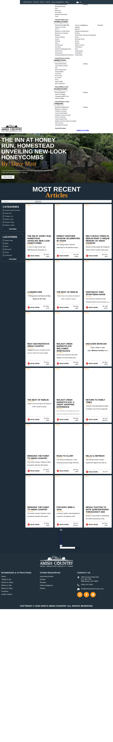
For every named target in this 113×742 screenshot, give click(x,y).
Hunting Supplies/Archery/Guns (64, 55)
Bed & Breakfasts (60, 92)
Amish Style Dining (60, 63)
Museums (58, 10)
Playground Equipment (81, 31)
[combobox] (67, 548)
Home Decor (58, 51)
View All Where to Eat (61, 87)
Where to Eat (6, 585)
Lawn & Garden (79, 25)
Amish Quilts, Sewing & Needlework (85, 35)
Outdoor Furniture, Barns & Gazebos (65, 121)
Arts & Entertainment (61, 4)
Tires (76, 49)
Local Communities (57, 2)
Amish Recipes (27, 2)
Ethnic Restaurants (60, 69)
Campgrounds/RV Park (62, 96)
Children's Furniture (61, 111)
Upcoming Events (46, 576)
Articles (35, 2)
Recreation (58, 12)
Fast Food (58, 73)
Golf (56, 8)
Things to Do (6, 579)
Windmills (100, 25)
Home (3, 576)
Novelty (77, 29)
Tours (56, 16)
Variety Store (78, 55)
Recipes (43, 582)
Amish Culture (6, 594)
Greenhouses (59, 45)
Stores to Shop (7, 582)
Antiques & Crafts (60, 27)
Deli (56, 67)
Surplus (77, 43)
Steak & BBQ (59, 81)
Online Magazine (46, 585)
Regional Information (61, 14)
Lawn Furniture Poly (61, 119)
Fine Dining (58, 75)
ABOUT (67, 2)
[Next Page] (70, 546)
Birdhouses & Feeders (61, 33)
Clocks (57, 39)
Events (42, 2)
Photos (47, 2)
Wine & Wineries (60, 83)
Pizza (56, 79)
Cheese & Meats (60, 37)
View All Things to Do (61, 19)
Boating (57, 35)
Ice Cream (58, 77)
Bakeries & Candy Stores (62, 31)
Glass (56, 43)
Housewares (58, 53)
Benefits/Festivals (60, 6)
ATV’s (57, 29)
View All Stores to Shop (62, 58)
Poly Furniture (59, 123)
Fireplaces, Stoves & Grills (63, 115)
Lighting (77, 27)
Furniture (4, 591)
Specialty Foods (79, 39)
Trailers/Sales (79, 51)
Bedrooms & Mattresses (62, 107)
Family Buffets (59, 71)
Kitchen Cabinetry (60, 117)
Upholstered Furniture (61, 125)
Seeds (77, 37)
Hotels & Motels (59, 98)
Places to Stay (6, 588)
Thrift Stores (78, 47)
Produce (77, 33)
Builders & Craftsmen (61, 109)
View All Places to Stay (62, 101)
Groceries (58, 47)
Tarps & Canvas (79, 45)
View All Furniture (60, 128)
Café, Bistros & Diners (61, 65)
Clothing (57, 41)
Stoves (77, 41)
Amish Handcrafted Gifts (62, 25)
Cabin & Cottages (60, 94)
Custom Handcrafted (61, 113)
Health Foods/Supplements (63, 49)
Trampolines (78, 53)
